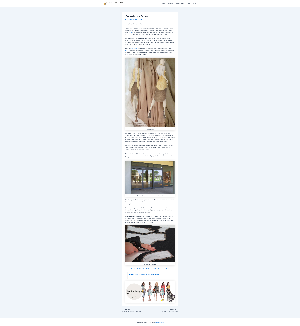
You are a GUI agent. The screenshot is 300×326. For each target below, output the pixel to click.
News (163, 3)
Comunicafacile (159, 322)
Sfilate (188, 3)
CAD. (130, 32)
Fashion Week (180, 3)
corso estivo (133, 48)
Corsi (194, 3)
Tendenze (170, 3)
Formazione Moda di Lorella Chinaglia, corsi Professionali (150, 268)
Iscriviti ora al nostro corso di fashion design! (144, 274)
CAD (126, 50)
